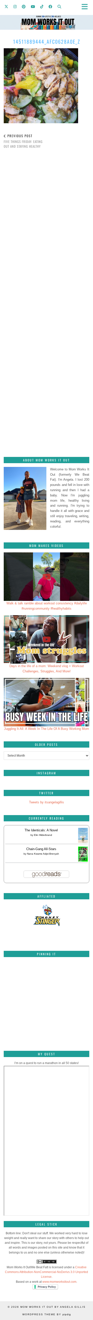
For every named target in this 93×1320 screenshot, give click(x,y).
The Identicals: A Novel (41, 830)
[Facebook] (51, 6)
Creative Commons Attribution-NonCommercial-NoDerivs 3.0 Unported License (46, 1272)
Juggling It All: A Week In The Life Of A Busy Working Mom (46, 729)
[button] (86, 6)
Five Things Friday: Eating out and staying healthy (23, 141)
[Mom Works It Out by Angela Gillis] (46, 15)
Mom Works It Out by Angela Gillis (53, 1307)
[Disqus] (46, 222)
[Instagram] (15, 6)
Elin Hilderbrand (43, 835)
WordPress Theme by (46, 1314)
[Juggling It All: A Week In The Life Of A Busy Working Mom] (46, 702)
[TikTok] (42, 6)
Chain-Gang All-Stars (41, 849)
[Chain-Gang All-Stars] (83, 860)
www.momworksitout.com (59, 1282)
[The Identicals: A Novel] (83, 843)
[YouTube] (33, 6)
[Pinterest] (24, 6)
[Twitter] (6, 6)
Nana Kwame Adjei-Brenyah (43, 853)
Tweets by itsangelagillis (46, 802)
